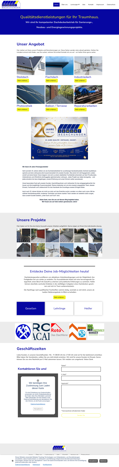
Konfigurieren (47, 464)
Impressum (36, 464)
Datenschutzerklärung (38, 404)
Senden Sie (81, 415)
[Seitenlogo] (11, 4)
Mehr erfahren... (23, 81)
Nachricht (64, 383)
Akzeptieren (38, 409)
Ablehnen (103, 461)
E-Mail (63, 374)
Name (63, 365)
